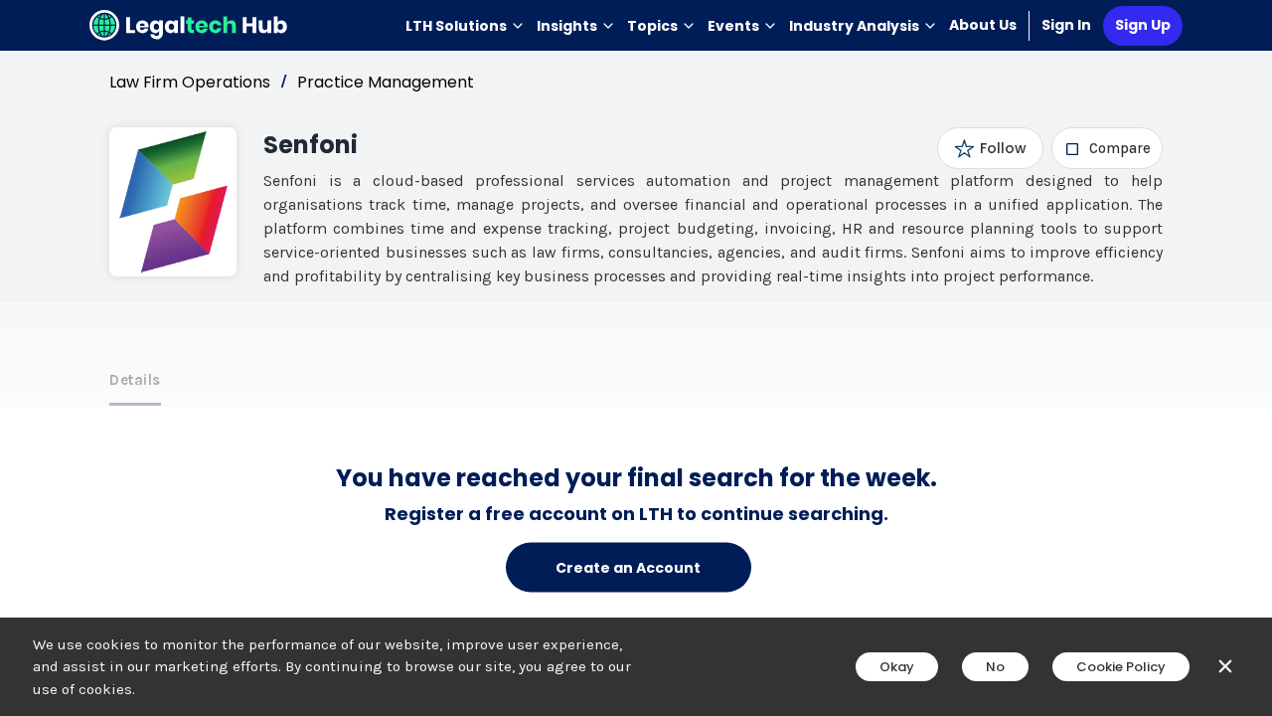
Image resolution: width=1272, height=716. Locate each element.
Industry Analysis (854, 26)
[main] (636, 358)
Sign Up (1143, 25)
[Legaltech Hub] (188, 25)
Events (733, 26)
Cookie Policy (1121, 666)
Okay (896, 666)
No (995, 666)
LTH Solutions (456, 26)
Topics (652, 26)
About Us (983, 25)
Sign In (1066, 25)
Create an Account (628, 567)
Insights (567, 26)
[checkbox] (1107, 148)
